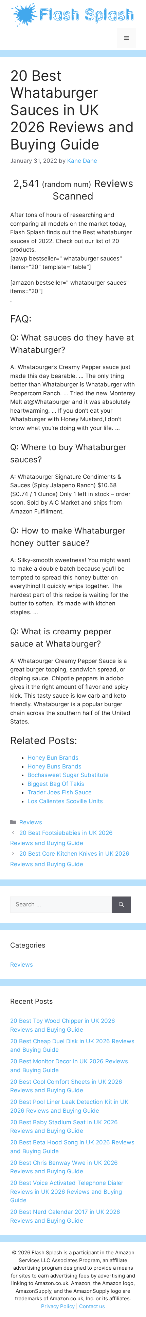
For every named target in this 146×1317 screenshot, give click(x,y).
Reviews (30, 822)
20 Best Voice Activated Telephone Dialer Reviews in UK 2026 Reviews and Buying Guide (66, 1191)
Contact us (92, 1306)
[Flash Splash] (73, 14)
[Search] (121, 904)
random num (66, 184)
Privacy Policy (58, 1306)
